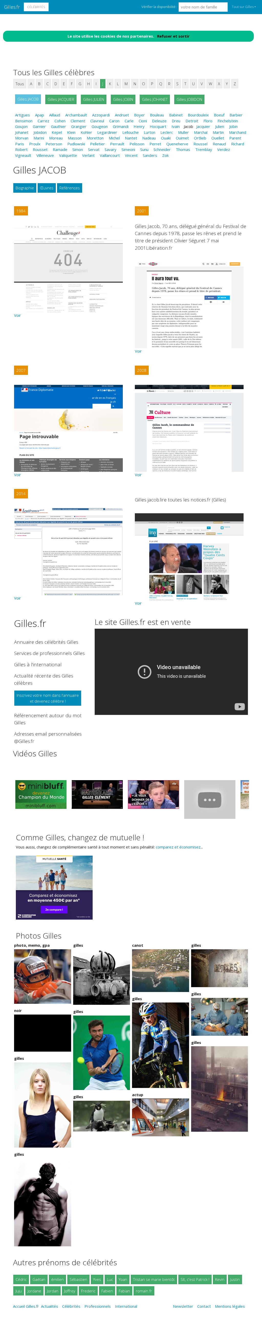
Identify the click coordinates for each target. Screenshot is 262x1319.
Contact (204, 1306)
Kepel (57, 132)
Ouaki (166, 137)
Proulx (34, 143)
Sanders (150, 155)
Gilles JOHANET (155, 99)
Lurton (149, 132)
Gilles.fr (12, 7)
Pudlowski (76, 143)
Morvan (21, 137)
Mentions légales (230, 1306)
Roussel (200, 143)
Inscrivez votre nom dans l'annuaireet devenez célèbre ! (48, 698)
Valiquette (68, 155)
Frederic (88, 1290)
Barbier (236, 114)
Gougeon (100, 126)
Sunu (144, 149)
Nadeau (149, 137)
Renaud (219, 143)
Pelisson (136, 143)
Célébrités (36, 7)
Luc (110, 1279)
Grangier (79, 126)
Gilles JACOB (28, 99)
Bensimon (24, 120)
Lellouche (130, 132)
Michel (114, 137)
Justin (235, 1279)
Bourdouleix (198, 114)
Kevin (219, 1279)
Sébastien (78, 1279)
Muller (183, 132)
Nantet (131, 137)
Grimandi (120, 126)
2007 (21, 370)
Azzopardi (101, 114)
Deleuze (159, 120)
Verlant (88, 155)
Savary (110, 149)
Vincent (131, 155)
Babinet (176, 114)
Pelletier (97, 143)
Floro (207, 120)
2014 (21, 493)
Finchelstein (227, 120)
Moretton (95, 137)
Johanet (21, 132)
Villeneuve (45, 155)
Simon (77, 149)
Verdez (223, 149)
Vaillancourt (110, 155)
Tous (20, 83)
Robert (21, 149)
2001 (141, 210)
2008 (141, 370)
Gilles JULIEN (93, 99)
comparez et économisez (178, 846)
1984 (21, 210)
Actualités (49, 1306)
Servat (94, 149)
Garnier (39, 126)
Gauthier (58, 126)
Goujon (21, 126)
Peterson (53, 143)
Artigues (22, 114)
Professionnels (97, 1306)
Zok (165, 155)
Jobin (233, 126)
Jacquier (203, 126)
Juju (19, 1290)
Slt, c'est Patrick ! (195, 1279)
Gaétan (38, 1279)
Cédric (21, 1279)
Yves (97, 1279)
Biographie (25, 187)
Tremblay (203, 149)
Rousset (40, 149)
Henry (139, 126)
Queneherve (177, 143)
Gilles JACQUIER (61, 99)
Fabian (124, 1290)
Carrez (43, 120)
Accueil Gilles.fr (26, 1306)
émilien (57, 1279)
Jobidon (40, 132)
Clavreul (97, 120)
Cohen (60, 120)
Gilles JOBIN (123, 99)
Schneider (162, 149)
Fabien (107, 1290)
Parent (235, 137)
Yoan (123, 1279)
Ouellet (217, 137)
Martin (218, 132)
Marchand (237, 132)
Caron (114, 120)
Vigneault (23, 155)
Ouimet (182, 137)
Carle (129, 120)
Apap (39, 114)
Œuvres (46, 187)
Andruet (122, 114)
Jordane (34, 1290)
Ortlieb (200, 137)
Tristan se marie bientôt (154, 1279)
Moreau (56, 137)
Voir (17, 315)
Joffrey (69, 1290)
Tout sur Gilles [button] (243, 6)
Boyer (139, 114)
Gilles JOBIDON (189, 99)
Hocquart (158, 126)
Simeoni (128, 149)
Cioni (143, 120)
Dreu (176, 120)
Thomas (183, 149)
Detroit (191, 120)
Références (69, 187)
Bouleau (157, 114)
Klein (71, 132)
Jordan (52, 1290)
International (126, 1306)
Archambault (76, 114)
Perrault (117, 143)
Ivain (175, 126)
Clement (78, 120)
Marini (38, 137)
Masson (75, 137)
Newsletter (183, 1306)
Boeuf (219, 114)
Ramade (60, 149)
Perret (155, 143)
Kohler (86, 132)
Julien (219, 126)
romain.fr (144, 1290)
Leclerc (166, 132)
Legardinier (107, 132)
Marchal (201, 132)
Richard (237, 143)
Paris (19, 143)
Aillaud (54, 114)
